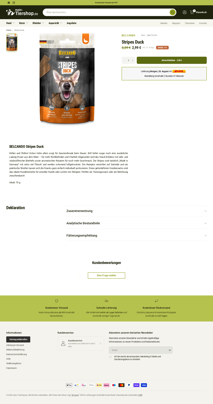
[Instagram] (13, 2)
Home (8, 30)
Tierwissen (190, 23)
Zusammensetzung (79, 211)
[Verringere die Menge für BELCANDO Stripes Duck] (124, 60)
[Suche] (173, 12)
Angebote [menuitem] (71, 23)
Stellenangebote (13, 363)
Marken (163, 23)
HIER (140, 395)
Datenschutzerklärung (16, 354)
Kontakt (203, 23)
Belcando (128, 35)
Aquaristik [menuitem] (54, 23)
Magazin (176, 23)
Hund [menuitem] (8, 23)
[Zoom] (108, 39)
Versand (75, 395)
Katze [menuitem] (22, 23)
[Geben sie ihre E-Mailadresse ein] (169, 350)
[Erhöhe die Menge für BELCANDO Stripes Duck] (132, 60)
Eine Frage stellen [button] (106, 275)
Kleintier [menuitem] (37, 23)
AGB (8, 359)
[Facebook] (8, 2)
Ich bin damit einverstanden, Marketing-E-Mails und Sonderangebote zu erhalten (137, 358)
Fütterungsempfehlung (81, 235)
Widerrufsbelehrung (15, 349)
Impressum (11, 368)
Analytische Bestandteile (83, 223)
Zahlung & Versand (15, 345)
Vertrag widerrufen (18, 339)
